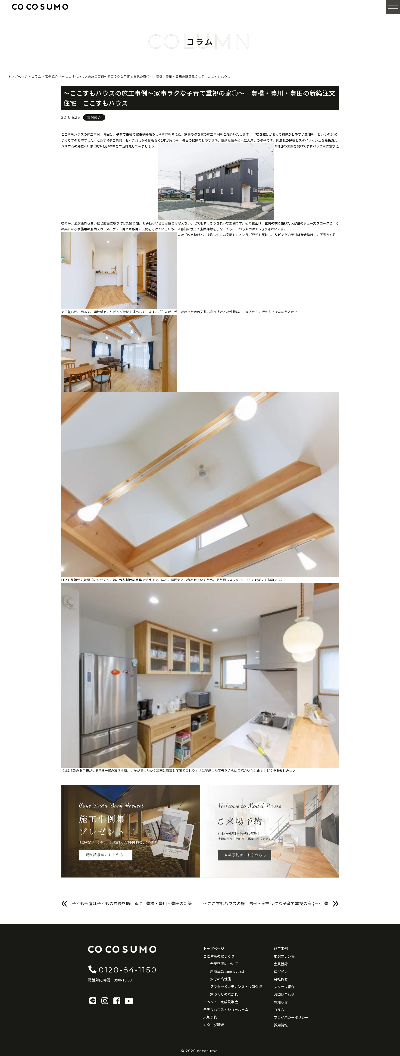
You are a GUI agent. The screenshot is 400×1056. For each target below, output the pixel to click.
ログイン (281, 971)
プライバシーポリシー (291, 1017)
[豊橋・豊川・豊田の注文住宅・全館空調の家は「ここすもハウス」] (40, 6)
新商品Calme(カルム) (227, 971)
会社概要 (281, 979)
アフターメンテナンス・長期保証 (236, 986)
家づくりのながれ (224, 994)
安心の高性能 (220, 978)
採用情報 (281, 1024)
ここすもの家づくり (218, 956)
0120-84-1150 (128, 969)
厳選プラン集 (284, 956)
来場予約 (210, 1017)
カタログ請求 (213, 1024)
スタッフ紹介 (284, 986)
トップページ (213, 948)
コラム (279, 1009)
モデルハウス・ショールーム (225, 1009)
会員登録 (281, 963)
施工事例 (281, 948)
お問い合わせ (284, 994)
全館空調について (224, 963)
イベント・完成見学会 (220, 1001)
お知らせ (281, 1002)
